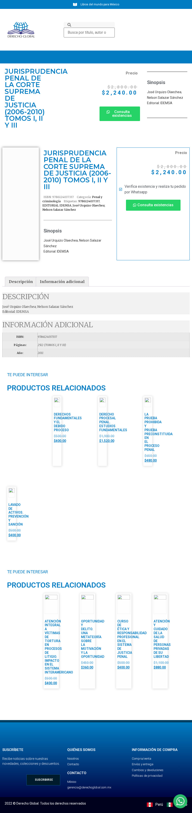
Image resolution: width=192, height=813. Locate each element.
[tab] (21, 282)
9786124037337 (89, 201)
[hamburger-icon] (182, 57)
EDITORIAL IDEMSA (56, 205)
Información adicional (62, 281)
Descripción (21, 281)
